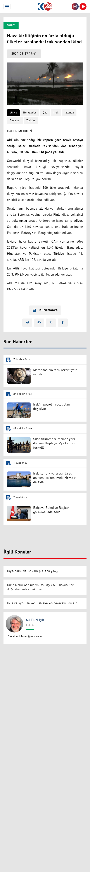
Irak (56, 112)
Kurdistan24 (48, 310)
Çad (45, 112)
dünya (13, 112)
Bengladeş (29, 112)
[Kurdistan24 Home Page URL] (45, 6)
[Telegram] (27, 323)
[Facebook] (63, 323)
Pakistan (15, 120)
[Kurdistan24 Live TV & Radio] (83, 6)
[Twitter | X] (51, 323)
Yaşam (11, 25)
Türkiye (30, 120)
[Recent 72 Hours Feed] (75, 6)
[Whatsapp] (39, 323)
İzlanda (69, 112)
